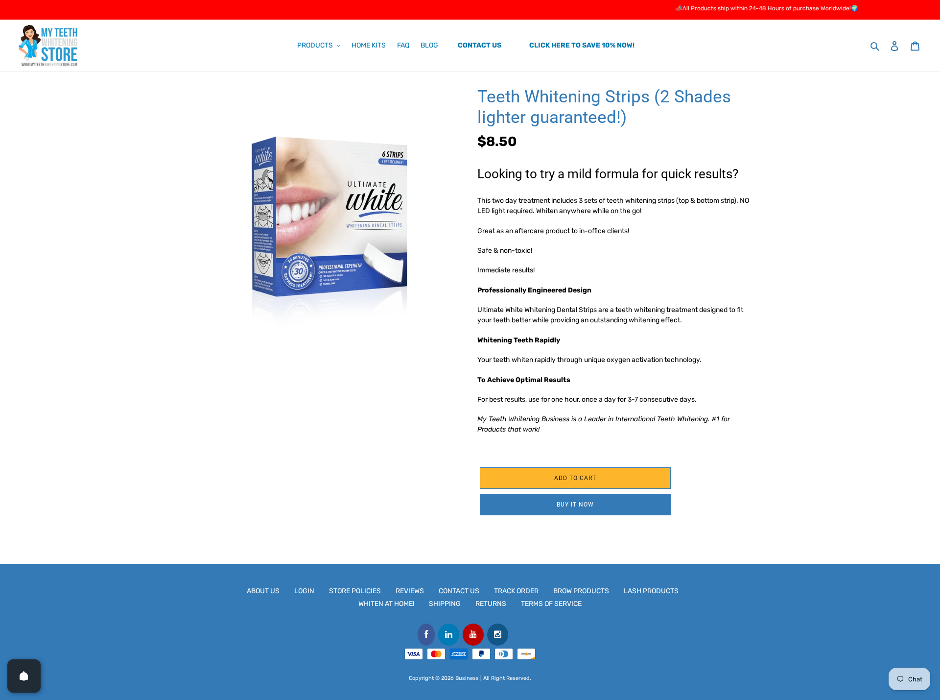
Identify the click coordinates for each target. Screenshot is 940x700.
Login (304, 591)
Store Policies (355, 591)
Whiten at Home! (386, 604)
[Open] (24, 676)
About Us (263, 591)
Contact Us (459, 591)
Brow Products (581, 591)
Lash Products (651, 591)
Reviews (410, 591)
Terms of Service (551, 604)
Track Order (516, 591)
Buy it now (575, 504)
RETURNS (490, 604)
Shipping (445, 604)
